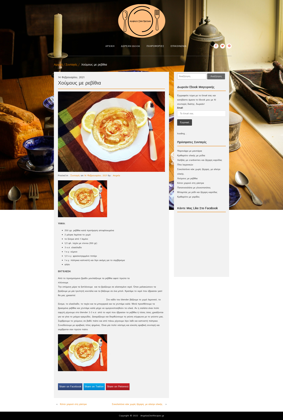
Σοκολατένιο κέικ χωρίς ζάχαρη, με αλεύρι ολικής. (137, 404)
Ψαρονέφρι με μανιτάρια (189, 151)
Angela (116, 175)
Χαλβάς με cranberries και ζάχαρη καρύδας (199, 160)
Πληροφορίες (155, 46)
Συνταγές (71, 65)
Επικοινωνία (179, 46)
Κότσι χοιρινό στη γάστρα (73, 404)
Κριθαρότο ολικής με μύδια (191, 155)
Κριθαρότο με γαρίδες (188, 197)
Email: (180, 108)
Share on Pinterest (118, 387)
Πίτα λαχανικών (185, 164)
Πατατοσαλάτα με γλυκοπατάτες (194, 187)
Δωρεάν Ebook (130, 46)
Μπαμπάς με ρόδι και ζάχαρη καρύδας (197, 192)
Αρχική (109, 46)
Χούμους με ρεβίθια (187, 178)
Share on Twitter (94, 387)
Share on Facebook (70, 387)
